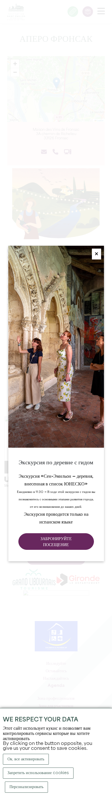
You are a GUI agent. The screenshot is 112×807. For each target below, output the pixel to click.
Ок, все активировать (25, 759)
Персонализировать (26, 787)
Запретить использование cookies (38, 773)
